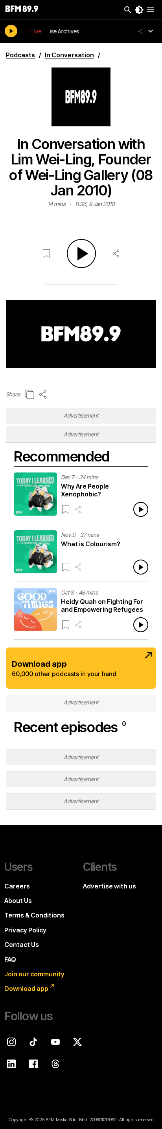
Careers (17, 886)
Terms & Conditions (34, 915)
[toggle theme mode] (139, 10)
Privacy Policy (25, 930)
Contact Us (21, 944)
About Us (18, 901)
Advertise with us (109, 886)
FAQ (10, 959)
